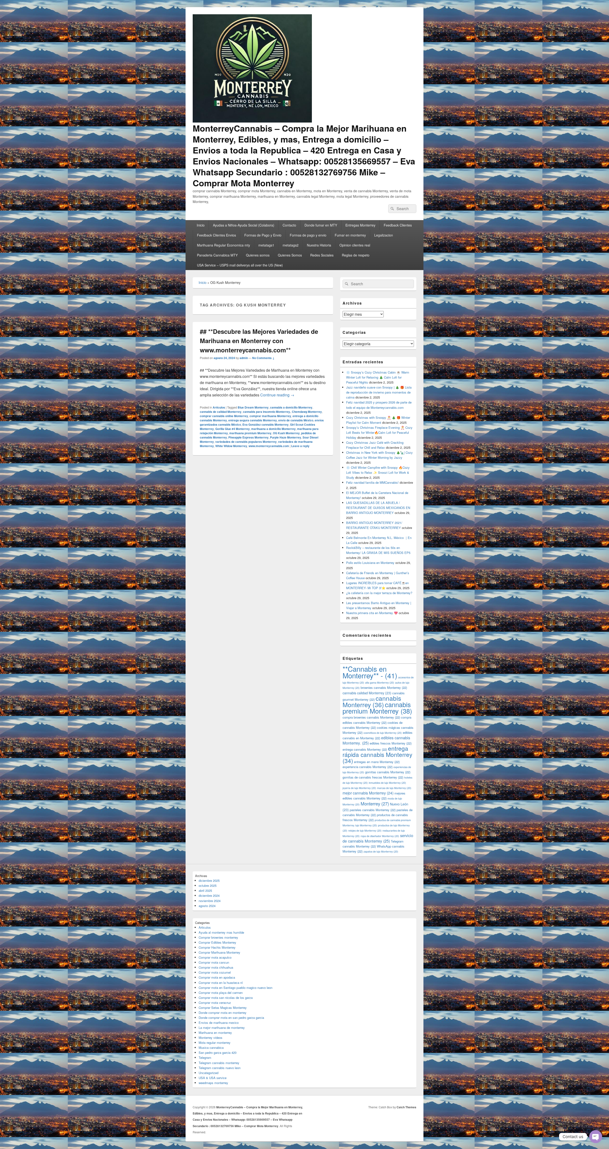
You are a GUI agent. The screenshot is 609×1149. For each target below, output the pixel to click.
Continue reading (277, 395)
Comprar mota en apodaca (217, 977)
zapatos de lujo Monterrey (380, 851)
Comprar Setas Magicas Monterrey (223, 1007)
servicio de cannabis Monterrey (378, 838)
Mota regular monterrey (215, 1042)
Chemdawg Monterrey (307, 411)
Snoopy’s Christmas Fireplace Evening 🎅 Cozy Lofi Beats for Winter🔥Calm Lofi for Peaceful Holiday (379, 432)
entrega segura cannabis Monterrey (252, 420)
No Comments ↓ (263, 358)
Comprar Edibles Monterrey (217, 942)
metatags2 (291, 245)
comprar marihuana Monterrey (270, 416)
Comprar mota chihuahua (216, 967)
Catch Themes (406, 1107)
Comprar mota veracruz (215, 1002)
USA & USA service (212, 1077)
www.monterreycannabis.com (269, 446)
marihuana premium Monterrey (250, 433)
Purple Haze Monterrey (285, 437)
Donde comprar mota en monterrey (222, 1012)
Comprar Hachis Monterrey (217, 947)
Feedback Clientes (398, 225)
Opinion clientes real (354, 245)
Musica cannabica (211, 1047)
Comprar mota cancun (214, 962)
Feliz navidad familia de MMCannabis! (372, 482)
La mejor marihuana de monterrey (222, 1027)
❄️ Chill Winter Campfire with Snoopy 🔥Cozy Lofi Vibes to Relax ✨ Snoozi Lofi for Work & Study (378, 472)
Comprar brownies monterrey (218, 937)
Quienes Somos (290, 255)
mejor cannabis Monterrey (368, 792)
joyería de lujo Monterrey (359, 788)
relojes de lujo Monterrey (365, 830)
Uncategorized (208, 1072)
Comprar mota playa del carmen (221, 992)
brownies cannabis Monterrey (384, 687)
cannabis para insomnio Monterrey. (266, 411)
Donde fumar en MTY (320, 225)
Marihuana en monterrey (215, 1032)
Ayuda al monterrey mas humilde (221, 932)
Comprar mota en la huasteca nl (221, 982)
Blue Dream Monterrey (253, 407)
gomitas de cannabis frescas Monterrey (373, 777)
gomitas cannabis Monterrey (387, 772)
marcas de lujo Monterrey (394, 788)
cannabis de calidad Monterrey (220, 411)
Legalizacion (383, 235)
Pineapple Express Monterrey (248, 437)
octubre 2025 (207, 885)
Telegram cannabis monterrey (219, 1062)
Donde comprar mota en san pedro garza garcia (231, 1017)
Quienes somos (258, 255)
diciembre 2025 (209, 880)
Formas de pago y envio (308, 235)
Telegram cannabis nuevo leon (220, 1067)
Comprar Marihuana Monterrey (219, 952)
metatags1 (266, 245)
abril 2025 (205, 890)
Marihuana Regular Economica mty (223, 245)
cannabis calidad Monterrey (367, 692)
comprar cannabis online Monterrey (224, 416)
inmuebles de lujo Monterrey (387, 782)
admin (244, 358)
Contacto (289, 225)
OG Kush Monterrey (286, 433)
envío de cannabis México (295, 420)
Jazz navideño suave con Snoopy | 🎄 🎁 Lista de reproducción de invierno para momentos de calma (379, 392)
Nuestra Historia (319, 245)
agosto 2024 (207, 905)
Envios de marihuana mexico (219, 1022)
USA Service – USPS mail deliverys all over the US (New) (240, 265)
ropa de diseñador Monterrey (380, 836)
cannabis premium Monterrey (377, 707)
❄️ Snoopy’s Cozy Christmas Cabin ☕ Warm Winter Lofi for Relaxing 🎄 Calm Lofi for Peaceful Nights (377, 377)
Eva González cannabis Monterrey (265, 424)
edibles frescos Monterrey (391, 743)
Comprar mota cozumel (215, 972)
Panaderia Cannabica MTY (217, 255)
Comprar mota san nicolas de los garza (226, 997)
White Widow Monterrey (231, 446)
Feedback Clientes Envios (216, 235)
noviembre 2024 (210, 900)
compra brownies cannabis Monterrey (371, 717)
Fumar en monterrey (350, 235)
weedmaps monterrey (213, 1082)
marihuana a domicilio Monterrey (273, 429)
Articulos (219, 407)
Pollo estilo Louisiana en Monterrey (370, 562)
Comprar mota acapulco (215, 957)
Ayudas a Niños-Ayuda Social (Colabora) (243, 225)
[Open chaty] (595, 1136)
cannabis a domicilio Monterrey (291, 407)
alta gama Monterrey (379, 682)
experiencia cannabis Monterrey (368, 766)
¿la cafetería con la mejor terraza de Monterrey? (379, 593)
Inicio (201, 225)
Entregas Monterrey (360, 225)
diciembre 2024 (209, 895)
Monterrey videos (210, 1037)
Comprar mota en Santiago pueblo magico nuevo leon (235, 987)
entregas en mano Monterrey (377, 761)
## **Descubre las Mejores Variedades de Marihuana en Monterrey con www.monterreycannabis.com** (259, 340)
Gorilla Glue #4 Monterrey (232, 429)
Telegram (205, 1057)
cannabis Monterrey (372, 701)
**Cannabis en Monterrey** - (370, 672)
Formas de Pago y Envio (262, 235)
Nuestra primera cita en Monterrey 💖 (372, 613)
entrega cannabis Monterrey (365, 749)
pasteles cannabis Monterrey (373, 810)
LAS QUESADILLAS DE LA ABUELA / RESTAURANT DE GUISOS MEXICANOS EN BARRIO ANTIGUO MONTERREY (378, 507)
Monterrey (375, 803)
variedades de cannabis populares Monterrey (246, 441)
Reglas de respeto (355, 255)
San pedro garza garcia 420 (217, 1052)
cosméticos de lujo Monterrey (382, 733)
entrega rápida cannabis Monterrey (377, 754)
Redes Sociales (322, 255)
